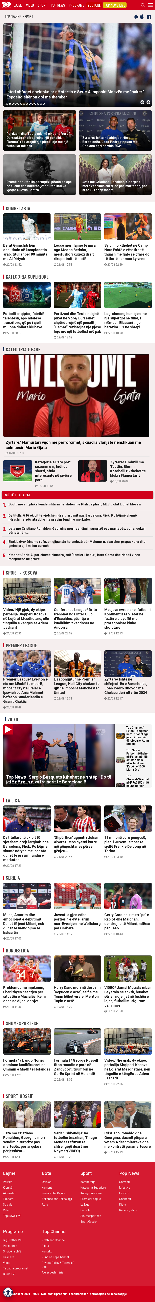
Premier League (21, 645)
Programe (76, 5)
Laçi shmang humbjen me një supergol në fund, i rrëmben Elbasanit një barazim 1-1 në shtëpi (125, 323)
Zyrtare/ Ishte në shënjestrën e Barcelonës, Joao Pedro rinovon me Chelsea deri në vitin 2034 (125, 688)
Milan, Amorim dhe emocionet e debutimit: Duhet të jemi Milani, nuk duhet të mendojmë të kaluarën (23, 926)
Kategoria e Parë (23, 349)
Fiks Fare (8, 1257)
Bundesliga (17, 950)
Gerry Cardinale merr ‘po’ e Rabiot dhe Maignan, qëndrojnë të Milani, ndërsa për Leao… (127, 924)
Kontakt (47, 1251)
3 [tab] (13, 104)
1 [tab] (7, 104)
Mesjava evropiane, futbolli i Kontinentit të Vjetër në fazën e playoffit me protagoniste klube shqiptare (127, 621)
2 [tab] (10, 104)
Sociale (7, 1204)
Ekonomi (8, 1199)
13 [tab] (41, 104)
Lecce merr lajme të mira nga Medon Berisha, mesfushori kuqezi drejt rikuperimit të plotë (75, 254)
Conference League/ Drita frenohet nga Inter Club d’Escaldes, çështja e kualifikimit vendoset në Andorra (75, 621)
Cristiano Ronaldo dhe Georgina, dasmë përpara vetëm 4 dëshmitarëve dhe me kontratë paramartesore (127, 1142)
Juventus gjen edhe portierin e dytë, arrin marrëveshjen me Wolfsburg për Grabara (77, 924)
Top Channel (54, 1231)
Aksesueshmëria (52, 1272)
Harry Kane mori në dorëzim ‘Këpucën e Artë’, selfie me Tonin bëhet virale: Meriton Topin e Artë (77, 996)
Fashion (124, 1193)
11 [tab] (35, 104)
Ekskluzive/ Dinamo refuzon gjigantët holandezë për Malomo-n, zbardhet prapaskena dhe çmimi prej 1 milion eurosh (77, 544)
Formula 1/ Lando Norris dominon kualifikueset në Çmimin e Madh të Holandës (26, 1067)
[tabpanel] (77, 65)
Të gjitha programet (15, 1268)
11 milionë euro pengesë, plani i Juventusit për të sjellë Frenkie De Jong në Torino (125, 846)
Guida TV (9, 1274)
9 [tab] (30, 104)
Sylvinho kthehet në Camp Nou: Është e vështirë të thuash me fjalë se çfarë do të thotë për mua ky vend (127, 254)
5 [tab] (18, 104)
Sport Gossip (20, 1096)
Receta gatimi (128, 1210)
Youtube (94, 5)
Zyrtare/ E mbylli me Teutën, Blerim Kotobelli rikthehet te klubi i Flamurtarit (128, 471)
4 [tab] (16, 104)
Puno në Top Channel (55, 1257)
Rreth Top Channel (53, 1240)
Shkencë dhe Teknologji (57, 1199)
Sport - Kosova (21, 572)
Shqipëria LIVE (12, 1251)
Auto (45, 1204)
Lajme (18, 5)
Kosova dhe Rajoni (53, 1193)
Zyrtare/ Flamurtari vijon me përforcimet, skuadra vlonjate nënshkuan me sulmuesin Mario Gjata (73, 447)
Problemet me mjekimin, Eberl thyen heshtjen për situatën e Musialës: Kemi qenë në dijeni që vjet (24, 996)
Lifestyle (124, 1187)
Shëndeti (125, 1199)
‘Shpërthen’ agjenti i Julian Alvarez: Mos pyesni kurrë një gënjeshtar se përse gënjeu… (76, 846)
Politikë (7, 1182)
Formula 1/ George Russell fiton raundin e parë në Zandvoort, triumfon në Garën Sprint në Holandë (76, 1069)
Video (30, 5)
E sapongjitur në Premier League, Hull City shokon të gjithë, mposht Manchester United (76, 688)
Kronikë (8, 1187)
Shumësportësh (22, 1023)
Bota (46, 1173)
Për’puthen (10, 1245)
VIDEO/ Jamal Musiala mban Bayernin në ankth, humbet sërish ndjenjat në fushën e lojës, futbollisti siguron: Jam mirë (127, 999)
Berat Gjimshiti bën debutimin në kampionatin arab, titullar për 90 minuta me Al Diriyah (25, 254)
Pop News (58, 5)
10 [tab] (32, 104)
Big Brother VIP (12, 1240)
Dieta (122, 1204)
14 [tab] (44, 104)
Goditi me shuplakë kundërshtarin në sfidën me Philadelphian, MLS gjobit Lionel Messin (74, 504)
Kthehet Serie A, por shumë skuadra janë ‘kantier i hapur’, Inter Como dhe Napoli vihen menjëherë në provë (74, 557)
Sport (42, 5)
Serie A (13, 877)
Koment (47, 1187)
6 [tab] (21, 104)
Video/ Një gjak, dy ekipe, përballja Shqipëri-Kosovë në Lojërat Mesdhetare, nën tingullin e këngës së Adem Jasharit (26, 621)
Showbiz (124, 1182)
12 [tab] (38, 104)
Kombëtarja (18, 208)
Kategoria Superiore (27, 276)
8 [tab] (27, 104)
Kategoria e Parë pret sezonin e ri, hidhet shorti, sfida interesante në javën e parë (53, 473)
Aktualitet (9, 1193)
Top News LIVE (114, 5)
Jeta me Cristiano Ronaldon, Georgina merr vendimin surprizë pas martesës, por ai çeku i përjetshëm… (76, 531)
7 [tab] (24, 104)
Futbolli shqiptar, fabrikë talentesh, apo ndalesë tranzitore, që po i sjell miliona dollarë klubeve (23, 323)
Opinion (46, 1182)
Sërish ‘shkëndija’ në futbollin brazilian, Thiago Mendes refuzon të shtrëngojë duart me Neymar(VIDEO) (75, 1144)
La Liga (13, 800)
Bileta (45, 1245)
